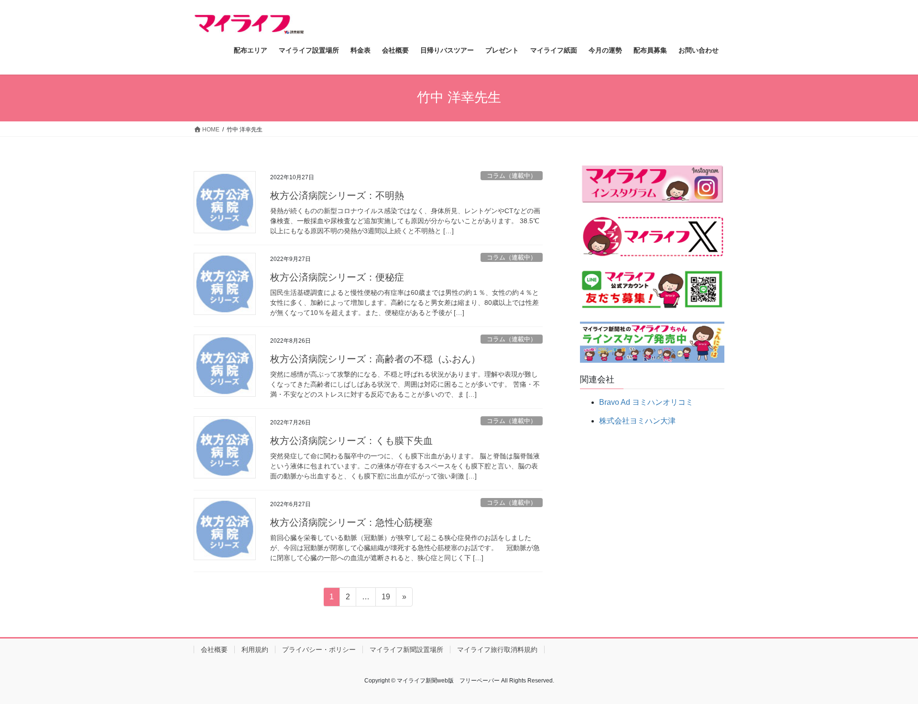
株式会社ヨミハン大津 (637, 421)
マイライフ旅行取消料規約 (497, 649)
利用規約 (254, 649)
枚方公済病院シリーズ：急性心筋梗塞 (351, 522)
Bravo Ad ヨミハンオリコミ (646, 402)
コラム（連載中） (511, 175)
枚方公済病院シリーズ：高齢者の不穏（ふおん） (375, 359)
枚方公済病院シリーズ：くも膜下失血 (351, 440)
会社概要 (214, 649)
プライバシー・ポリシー (319, 649)
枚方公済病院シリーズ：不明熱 (337, 195)
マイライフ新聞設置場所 (406, 649)
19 (385, 599)
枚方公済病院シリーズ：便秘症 (337, 277)
